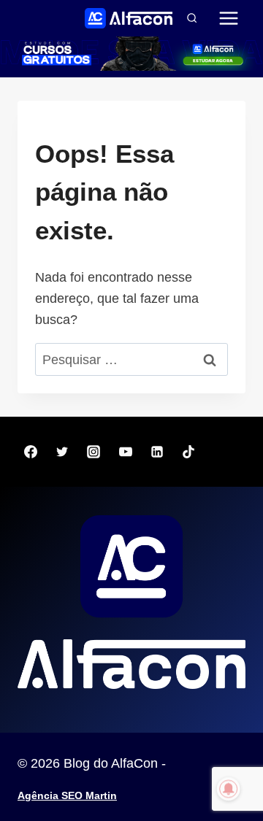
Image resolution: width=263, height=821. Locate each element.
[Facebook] (31, 452)
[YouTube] (126, 452)
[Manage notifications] (228, 789)
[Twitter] (62, 452)
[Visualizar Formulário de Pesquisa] (192, 18)
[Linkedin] (157, 452)
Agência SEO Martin (67, 795)
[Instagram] (93, 452)
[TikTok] (188, 452)
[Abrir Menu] (228, 18)
